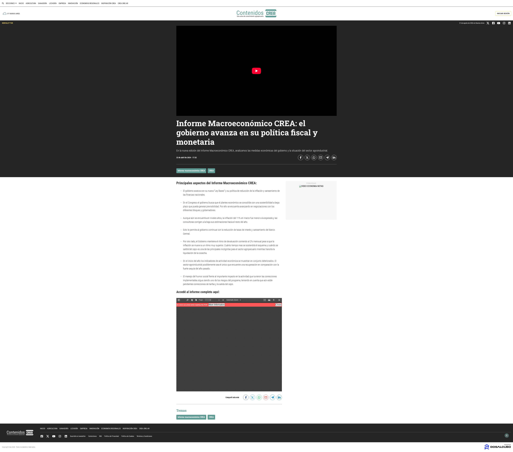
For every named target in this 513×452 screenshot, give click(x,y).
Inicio (21, 3)
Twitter (47, 436)
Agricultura (31, 3)
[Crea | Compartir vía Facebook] (300, 157)
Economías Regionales (89, 3)
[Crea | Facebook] (493, 23)
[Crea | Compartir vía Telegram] (327, 157)
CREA (211, 170)
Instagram (59, 436)
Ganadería (42, 3)
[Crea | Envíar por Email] (320, 157)
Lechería (53, 3)
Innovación (73, 3)
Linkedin (65, 436)
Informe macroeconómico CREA (191, 170)
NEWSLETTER (7, 23)
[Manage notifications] (507, 435)
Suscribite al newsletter (78, 436)
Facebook (41, 436)
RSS (100, 436)
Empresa (62, 3)
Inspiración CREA (108, 3)
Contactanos (92, 436)
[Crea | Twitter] (488, 23)
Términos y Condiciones (144, 436)
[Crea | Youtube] (498, 23)
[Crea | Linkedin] (509, 23)
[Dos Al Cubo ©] (498, 449)
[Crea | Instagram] (504, 23)
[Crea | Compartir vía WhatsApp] (314, 157)
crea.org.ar (123, 3)
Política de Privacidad (111, 436)
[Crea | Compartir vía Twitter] (307, 157)
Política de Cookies (127, 436)
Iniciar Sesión (503, 13)
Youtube (53, 436)
